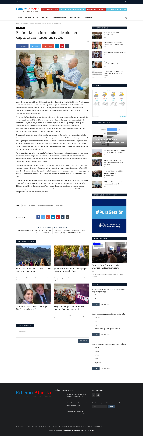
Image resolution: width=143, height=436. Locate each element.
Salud (96, 359)
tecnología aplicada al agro (45, 205)
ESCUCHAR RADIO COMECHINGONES (72, 9)
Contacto (19, 2)
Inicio (17, 23)
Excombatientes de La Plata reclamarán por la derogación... (76, 413)
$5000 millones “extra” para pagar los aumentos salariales (70, 269)
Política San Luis (98, 136)
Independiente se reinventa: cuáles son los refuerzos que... (77, 404)
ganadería (32, 205)
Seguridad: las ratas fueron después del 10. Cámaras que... (114, 43)
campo (24, 205)
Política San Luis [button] (31, 18)
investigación (59, 205)
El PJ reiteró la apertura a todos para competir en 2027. (114, 183)
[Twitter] (43, 217)
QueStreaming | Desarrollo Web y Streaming (79, 430)
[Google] (48, 217)
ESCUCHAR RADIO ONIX (50, 9)
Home (20, 18)
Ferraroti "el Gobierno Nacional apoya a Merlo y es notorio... (76, 395)
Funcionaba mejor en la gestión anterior (107, 329)
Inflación (97, 355)
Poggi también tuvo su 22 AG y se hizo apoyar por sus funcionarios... (115, 173)
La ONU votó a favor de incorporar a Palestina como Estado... (109, 266)
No (96, 299)
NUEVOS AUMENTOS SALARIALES (111, 34)
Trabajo (97, 347)
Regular (97, 325)
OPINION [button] (45, 18)
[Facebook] (38, 217)
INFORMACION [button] (75, 18)
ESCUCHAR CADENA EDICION (116, 9)
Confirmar (83, 341)
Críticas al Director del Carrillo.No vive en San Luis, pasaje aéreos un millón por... (69, 232)
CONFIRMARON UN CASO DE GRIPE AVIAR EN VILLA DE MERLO (34, 232)
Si (95, 295)
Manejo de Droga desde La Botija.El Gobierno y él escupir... (32, 307)
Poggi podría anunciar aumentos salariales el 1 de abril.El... (115, 63)
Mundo (95, 244)
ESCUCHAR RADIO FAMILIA (95, 9)
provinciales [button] (90, 18)
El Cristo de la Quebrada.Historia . (115, 52)
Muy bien (97, 317)
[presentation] (120, 245)
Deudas (97, 351)
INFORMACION (24, 23)
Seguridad (98, 362)
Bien (96, 321)
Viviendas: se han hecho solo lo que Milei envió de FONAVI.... (114, 151)
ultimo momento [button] (59, 18)
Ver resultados (105, 304)
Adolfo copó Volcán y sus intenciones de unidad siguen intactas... (114, 162)
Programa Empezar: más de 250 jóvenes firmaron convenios (69, 307)
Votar (96, 304)
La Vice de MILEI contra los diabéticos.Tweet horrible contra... (113, 73)
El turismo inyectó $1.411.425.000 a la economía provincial (33, 269)
